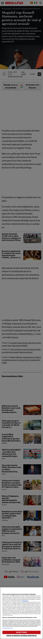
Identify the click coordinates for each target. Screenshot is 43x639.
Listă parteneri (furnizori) (7, 628)
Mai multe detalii (25, 600)
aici (11, 609)
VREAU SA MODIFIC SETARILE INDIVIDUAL (21, 635)
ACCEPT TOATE (21, 632)
